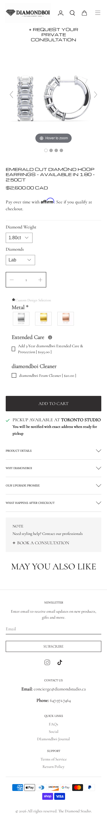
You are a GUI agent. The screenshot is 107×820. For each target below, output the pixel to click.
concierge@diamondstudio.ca (53, 689)
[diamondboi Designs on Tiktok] (59, 663)
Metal (20, 307)
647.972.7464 (60, 700)
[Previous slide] (11, 94)
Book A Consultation (43, 543)
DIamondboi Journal (53, 739)
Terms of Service (54, 759)
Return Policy (53, 766)
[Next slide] (95, 94)
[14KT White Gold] (21, 318)
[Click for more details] (50, 337)
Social (53, 731)
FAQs (53, 724)
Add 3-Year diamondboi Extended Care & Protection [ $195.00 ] (50, 348)
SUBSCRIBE (53, 646)
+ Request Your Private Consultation (53, 34)
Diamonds (15, 249)
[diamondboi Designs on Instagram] (47, 663)
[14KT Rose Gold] (66, 318)
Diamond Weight (21, 227)
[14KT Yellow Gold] (43, 318)
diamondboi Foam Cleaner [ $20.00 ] (47, 375)
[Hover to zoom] (53, 97)
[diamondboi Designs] (28, 13)
